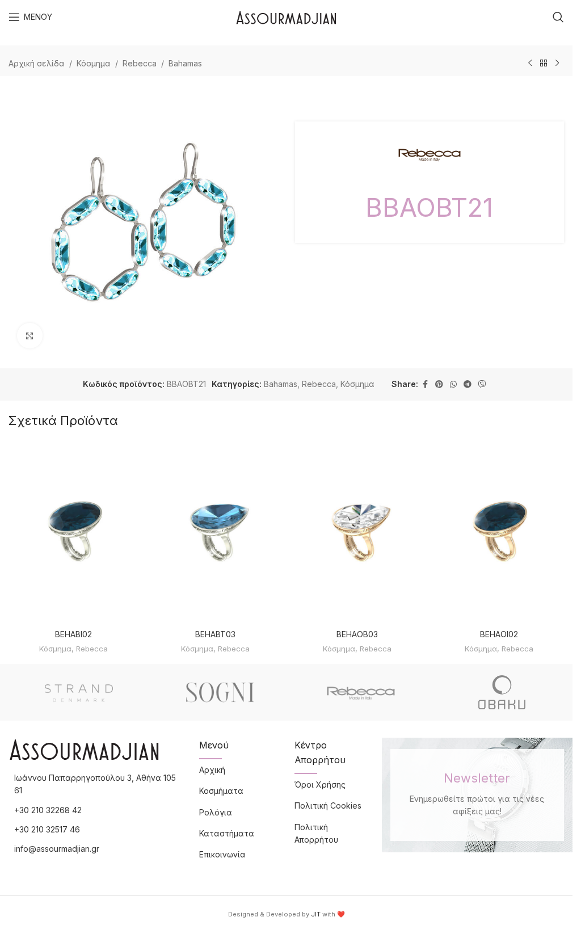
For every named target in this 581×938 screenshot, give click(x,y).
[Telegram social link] (467, 384)
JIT (316, 914)
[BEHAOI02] (498, 532)
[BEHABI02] (74, 532)
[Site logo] (286, 16)
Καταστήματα (226, 833)
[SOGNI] (220, 692)
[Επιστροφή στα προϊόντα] (543, 63)
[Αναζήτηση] (558, 17)
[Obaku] (502, 692)
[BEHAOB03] (357, 532)
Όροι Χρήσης (320, 784)
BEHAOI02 (499, 634)
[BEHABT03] (215, 532)
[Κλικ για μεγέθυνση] (30, 335)
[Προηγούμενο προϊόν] (530, 63)
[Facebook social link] (425, 384)
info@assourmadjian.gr (56, 848)
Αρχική (212, 770)
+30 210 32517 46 (47, 829)
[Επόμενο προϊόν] (557, 63)
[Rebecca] (361, 692)
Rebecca (140, 63)
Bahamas (185, 63)
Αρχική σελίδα (37, 63)
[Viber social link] (482, 384)
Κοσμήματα (221, 791)
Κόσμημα (94, 63)
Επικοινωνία (222, 854)
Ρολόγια (215, 812)
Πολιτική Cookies (327, 805)
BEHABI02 (73, 634)
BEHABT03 (215, 634)
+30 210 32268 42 (48, 810)
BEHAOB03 (357, 634)
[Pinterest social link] (439, 384)
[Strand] (79, 692)
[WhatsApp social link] (453, 384)
